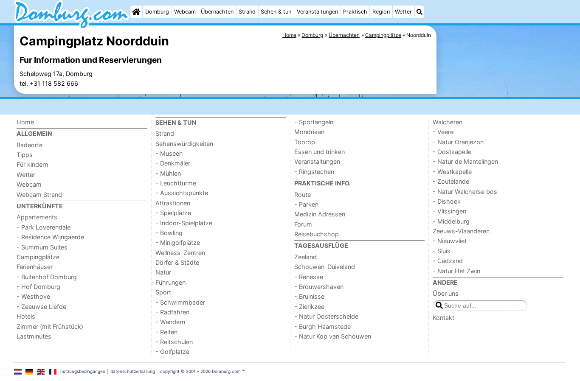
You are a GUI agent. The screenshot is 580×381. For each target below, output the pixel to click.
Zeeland (305, 257)
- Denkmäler (172, 163)
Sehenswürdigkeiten (184, 143)
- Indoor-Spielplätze (183, 223)
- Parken (306, 204)
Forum (303, 224)
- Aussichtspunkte (181, 192)
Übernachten (217, 11)
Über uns (446, 293)
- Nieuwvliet (450, 240)
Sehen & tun (276, 11)
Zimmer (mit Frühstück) (50, 326)
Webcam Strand (39, 194)
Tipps (25, 154)
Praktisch (355, 11)
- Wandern (170, 321)
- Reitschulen (174, 341)
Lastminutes (34, 336)
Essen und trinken (319, 151)
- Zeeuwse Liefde (41, 306)
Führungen (170, 282)
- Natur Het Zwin (456, 271)
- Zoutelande (451, 181)
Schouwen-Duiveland (324, 266)
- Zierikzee (309, 306)
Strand (247, 11)
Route (302, 194)
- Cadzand (448, 260)
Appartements (37, 217)
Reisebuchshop (316, 234)
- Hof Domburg (38, 286)
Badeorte (29, 144)
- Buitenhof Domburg (47, 276)
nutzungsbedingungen (82, 371)
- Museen (169, 153)
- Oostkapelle (452, 151)
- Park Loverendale (43, 227)
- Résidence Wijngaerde (50, 237)
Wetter (403, 11)
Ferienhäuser (35, 266)
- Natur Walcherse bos (465, 191)
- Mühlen (168, 173)
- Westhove (33, 296)
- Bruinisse (309, 296)
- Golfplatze (172, 351)
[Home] (136, 12)
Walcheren (447, 122)
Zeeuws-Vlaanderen (461, 231)
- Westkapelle (452, 171)
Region (381, 11)
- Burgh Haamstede (322, 326)
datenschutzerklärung (132, 371)
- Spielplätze (173, 212)
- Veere (443, 131)
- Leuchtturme (175, 183)
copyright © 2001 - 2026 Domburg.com (200, 371)
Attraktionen (172, 203)
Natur (163, 272)
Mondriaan (309, 131)
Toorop (304, 142)
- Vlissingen (449, 211)
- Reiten (166, 332)
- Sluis (441, 251)
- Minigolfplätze (177, 242)
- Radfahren (172, 312)
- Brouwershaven (318, 286)
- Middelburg (451, 221)
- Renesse (308, 276)
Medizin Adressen (319, 214)
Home (25, 122)
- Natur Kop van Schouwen (332, 336)
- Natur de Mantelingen (465, 161)
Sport (163, 292)
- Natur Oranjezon (458, 142)
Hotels (26, 316)
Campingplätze (38, 257)
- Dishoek (447, 201)
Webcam (185, 11)
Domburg (157, 11)
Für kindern (32, 164)
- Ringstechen (314, 171)
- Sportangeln (313, 122)
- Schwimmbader (180, 302)
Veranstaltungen (317, 11)
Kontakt (443, 317)
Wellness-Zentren (180, 252)
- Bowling (169, 232)
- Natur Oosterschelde (326, 316)
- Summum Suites (42, 247)
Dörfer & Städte (177, 262)
